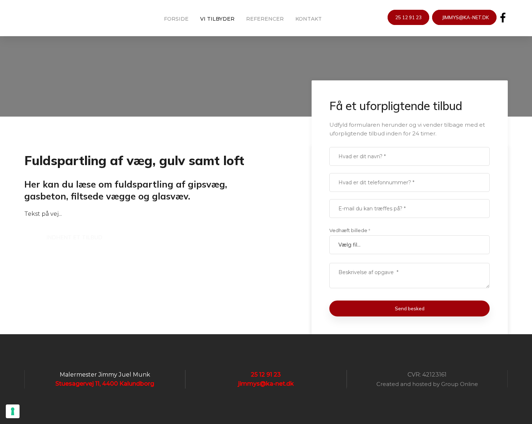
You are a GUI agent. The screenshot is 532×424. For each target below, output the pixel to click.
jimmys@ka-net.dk (464, 17)
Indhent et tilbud (74, 237)
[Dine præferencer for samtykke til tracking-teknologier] (13, 411)
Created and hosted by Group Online (427, 384)
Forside (176, 18)
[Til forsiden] (67, 14)
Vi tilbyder (217, 18)
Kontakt (308, 18)
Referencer (265, 18)
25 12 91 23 (408, 17)
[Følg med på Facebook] (503, 17)
